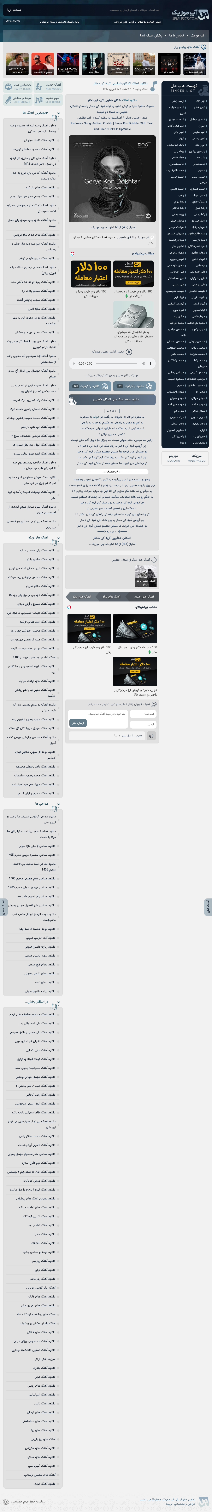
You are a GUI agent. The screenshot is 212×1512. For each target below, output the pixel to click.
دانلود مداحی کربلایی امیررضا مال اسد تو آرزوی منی (31, 820)
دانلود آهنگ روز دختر (42, 1279)
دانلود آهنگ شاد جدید (41, 1225)
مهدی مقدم (198, 405)
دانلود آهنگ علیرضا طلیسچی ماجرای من (31, 613)
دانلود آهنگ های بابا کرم (40, 188)
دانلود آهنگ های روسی (41, 1386)
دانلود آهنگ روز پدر (43, 1261)
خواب (96, 417)
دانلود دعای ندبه (45, 982)
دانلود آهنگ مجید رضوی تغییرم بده (33, 719)
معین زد (200, 392)
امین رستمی (198, 139)
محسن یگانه (198, 348)
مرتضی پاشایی (176, 373)
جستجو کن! (14, 10)
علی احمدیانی (197, 272)
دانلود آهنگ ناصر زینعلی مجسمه (35, 767)
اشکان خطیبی (125, 237)
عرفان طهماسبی (175, 266)
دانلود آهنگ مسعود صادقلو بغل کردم (32, 1014)
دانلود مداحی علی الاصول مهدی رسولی (31, 905)
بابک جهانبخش (175, 145)
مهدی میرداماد (175, 405)
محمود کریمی (197, 373)
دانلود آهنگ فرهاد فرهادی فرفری (36, 1059)
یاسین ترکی (178, 436)
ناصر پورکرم (199, 424)
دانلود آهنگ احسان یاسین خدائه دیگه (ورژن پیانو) (33, 270)
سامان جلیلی (177, 221)
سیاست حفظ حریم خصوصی (28, 1502)
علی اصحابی (177, 272)
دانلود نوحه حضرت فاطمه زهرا (37, 929)
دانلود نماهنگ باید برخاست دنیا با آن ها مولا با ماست (31, 834)
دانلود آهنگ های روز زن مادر (38, 1305)
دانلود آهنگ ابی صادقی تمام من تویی (32, 568)
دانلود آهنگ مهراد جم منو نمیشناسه (33, 784)
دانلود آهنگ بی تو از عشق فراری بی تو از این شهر (32, 1124)
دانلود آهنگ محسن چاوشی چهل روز (33, 631)
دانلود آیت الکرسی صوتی (40, 938)
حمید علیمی (177, 189)
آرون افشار (199, 107)
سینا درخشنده (176, 240)
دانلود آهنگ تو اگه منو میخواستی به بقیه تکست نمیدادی (31, 208)
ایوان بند (200, 145)
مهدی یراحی (198, 411)
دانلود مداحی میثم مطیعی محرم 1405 (32, 879)
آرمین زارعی (178, 101)
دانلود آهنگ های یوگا (42, 1430)
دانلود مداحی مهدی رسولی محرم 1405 (31, 887)
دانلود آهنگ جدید (44, 1234)
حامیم (201, 171)
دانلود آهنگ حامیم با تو (41, 559)
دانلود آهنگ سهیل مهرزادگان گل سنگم (32, 728)
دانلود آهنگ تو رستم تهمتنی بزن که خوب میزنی (34, 708)
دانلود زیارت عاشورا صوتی (40, 947)
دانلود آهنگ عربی (45, 1377)
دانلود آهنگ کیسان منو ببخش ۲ (35, 1086)
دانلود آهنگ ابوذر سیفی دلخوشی (35, 1104)
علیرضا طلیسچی (175, 291)
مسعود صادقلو (196, 385)
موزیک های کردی (45, 1359)
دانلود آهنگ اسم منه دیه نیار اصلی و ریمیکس (34, 247)
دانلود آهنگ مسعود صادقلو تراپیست (33, 149)
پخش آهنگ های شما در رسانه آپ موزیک (59, 22)
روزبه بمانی (178, 214)
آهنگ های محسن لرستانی (39, 1475)
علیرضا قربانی (198, 298)
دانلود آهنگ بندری (44, 1368)
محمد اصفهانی (175, 348)
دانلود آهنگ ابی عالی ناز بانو (38, 427)
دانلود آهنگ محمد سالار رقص (37, 1136)
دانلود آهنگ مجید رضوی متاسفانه (34, 776)
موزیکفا (197, 458)
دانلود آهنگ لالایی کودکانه (39, 1216)
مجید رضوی (198, 329)
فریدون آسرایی (176, 304)
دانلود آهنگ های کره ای (41, 1412)
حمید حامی (177, 177)
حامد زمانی (199, 164)
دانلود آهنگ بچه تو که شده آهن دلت (33, 282)
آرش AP (200, 101)
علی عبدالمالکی (175, 278)
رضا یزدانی (199, 214)
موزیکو (173, 458)
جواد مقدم (178, 158)
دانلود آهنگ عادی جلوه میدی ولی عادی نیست (32, 223)
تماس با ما (176, 35)
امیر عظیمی (199, 132)
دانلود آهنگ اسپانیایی (42, 1395)
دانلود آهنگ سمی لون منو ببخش (35, 332)
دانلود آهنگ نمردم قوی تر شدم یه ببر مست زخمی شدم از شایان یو (33, 388)
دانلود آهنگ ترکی (45, 1270)
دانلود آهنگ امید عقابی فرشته (37, 622)
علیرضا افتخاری (197, 291)
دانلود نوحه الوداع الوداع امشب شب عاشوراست (34, 917)
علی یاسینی (178, 285)
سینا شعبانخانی (196, 246)
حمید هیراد (199, 195)
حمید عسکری (197, 189)
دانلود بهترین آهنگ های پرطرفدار (35, 1199)
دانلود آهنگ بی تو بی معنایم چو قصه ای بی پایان (31, 524)
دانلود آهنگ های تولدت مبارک (37, 681)
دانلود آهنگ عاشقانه (43, 1243)
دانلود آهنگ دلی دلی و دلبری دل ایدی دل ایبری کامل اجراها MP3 (33, 161)
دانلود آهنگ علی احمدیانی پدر (37, 1023)
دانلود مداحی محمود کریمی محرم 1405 (31, 855)
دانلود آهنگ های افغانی (41, 1332)
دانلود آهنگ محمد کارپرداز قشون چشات (31, 418)
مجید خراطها (177, 323)
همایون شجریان (175, 430)
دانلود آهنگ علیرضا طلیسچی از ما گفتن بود (31, 669)
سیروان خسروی (175, 234)
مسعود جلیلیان (175, 379)
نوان (202, 430)
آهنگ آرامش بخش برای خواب (37, 1323)
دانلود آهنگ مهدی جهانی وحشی (35, 1077)
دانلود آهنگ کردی (44, 1484)
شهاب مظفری (198, 253)
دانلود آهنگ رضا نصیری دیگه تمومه (34, 400)
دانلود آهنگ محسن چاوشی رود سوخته (31, 577)
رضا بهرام (179, 202)
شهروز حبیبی (177, 259)
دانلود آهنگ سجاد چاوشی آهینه (36, 300)
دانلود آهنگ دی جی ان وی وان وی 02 (32, 595)
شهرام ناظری (198, 259)
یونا (182, 443)
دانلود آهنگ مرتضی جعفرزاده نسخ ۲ (33, 436)
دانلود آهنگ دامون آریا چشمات (36, 1145)
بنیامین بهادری (197, 151)
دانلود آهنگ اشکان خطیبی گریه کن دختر (120, 83)
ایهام (181, 139)
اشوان (202, 126)
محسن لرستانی (175, 342)
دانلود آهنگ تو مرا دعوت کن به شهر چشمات (33, 321)
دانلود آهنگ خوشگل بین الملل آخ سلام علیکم (32, 374)
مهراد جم (179, 411)
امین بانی (178, 132)
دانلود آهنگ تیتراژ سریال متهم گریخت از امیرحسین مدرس (32, 510)
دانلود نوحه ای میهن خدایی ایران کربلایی (35, 755)
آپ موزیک (190, 15)
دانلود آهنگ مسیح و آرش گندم (36, 793)
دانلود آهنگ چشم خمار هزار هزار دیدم (32, 196)
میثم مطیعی (177, 417)
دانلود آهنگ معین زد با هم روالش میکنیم (35, 693)
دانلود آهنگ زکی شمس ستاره (37, 550)
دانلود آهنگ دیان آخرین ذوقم (37, 258)
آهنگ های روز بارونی (43, 1439)
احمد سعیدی (176, 120)
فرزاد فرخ (179, 298)
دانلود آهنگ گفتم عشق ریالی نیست (34, 454)
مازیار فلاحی (198, 317)
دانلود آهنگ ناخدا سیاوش (39, 140)
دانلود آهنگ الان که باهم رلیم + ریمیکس (31, 1172)
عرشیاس (200, 266)
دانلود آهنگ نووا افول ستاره (38, 1163)
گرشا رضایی (199, 310)
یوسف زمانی (198, 443)
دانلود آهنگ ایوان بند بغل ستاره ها (34, 445)
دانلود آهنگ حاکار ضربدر (40, 586)
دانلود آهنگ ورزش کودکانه (39, 1181)
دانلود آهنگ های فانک (41, 1297)
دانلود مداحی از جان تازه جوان (37, 846)
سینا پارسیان (198, 240)
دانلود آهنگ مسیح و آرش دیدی (36, 604)
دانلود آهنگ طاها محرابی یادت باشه (33, 1113)
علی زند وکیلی (197, 278)
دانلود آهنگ (129, 100)
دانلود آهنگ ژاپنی (44, 1404)
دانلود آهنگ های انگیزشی (40, 1448)
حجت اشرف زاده (175, 171)
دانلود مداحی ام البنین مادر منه (36, 896)
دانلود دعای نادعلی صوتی (39, 973)
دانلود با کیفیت (131, 386)
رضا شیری (200, 208)
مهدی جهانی (198, 398)
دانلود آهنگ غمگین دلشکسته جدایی (33, 1350)
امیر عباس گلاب (175, 126)
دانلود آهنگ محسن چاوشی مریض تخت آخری (31, 740)
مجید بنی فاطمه (196, 323)
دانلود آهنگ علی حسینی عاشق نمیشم (32, 1032)
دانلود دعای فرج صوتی (41, 965)
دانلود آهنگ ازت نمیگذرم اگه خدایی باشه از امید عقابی (31, 359)
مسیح (180, 385)
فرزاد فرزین (199, 304)
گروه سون (178, 310)
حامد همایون (176, 164)
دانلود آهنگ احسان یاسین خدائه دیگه (32, 409)
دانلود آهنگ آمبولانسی (41, 1466)
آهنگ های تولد (82, 597)
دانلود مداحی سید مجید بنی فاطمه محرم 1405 (34, 867)
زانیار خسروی (198, 221)
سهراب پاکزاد (198, 227)
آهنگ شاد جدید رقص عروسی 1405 (34, 657)
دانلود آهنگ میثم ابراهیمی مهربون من (32, 640)
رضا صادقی (178, 208)
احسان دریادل (197, 120)
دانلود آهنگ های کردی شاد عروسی (34, 235)
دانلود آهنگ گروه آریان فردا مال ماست (32, 1190)
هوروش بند (199, 436)
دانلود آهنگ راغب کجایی (40, 1095)
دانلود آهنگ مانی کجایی (40, 1050)
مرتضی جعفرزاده (196, 379)
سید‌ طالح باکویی (196, 234)
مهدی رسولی (177, 398)
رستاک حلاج (198, 202)
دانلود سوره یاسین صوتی (40, 956)
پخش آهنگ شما (151, 35)
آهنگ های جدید (144, 597)
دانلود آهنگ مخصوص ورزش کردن (34, 1341)
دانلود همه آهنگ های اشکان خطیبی (116, 399)
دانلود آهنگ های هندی (41, 1457)
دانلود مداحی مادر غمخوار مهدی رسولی (31, 1154)
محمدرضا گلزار (176, 361)
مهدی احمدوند (175, 392)
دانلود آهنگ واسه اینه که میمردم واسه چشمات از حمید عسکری (33, 129)
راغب (181, 195)
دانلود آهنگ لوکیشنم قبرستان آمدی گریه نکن (31, 495)
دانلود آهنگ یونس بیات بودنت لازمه (33, 648)
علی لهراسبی (198, 285)
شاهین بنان (177, 246)
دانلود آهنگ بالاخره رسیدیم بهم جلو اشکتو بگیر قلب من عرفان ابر (34, 466)
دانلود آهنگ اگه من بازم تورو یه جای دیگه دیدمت (34, 176)
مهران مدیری (198, 417)
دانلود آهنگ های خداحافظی (38, 1421)
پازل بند (200, 158)
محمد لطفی (177, 354)
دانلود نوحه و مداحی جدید (39, 1252)
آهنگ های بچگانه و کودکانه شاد (35, 1314)
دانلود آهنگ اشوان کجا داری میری (35, 1041)
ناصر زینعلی (177, 424)
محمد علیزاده (197, 354)
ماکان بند (179, 317)
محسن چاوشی (197, 342)
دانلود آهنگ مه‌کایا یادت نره (38, 291)
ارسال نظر (78, 723)
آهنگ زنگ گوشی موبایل (40, 1288)
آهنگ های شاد (111, 597)
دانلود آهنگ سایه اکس (41, 309)
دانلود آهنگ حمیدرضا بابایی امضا (35, 1068)
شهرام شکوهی (176, 253)
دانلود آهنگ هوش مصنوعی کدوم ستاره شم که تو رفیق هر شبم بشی (32, 480)
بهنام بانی (179, 151)
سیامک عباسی (176, 227)
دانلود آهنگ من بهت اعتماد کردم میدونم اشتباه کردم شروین (31, 344)
